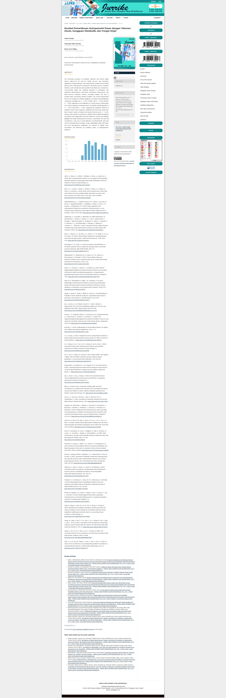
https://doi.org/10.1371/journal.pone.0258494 (95, 450)
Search (157, 17)
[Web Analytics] (151, 169)
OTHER (126, 17)
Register (74, 17)
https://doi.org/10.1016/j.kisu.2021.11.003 (76, 332)
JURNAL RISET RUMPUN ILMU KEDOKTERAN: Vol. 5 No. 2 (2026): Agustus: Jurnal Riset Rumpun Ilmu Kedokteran (101, 605)
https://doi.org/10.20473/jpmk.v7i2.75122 (76, 476)
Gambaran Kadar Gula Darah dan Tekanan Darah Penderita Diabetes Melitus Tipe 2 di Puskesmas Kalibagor (99, 567)
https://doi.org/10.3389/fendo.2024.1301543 (88, 340)
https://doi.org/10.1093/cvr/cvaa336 (78, 240)
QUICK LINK (100, 17)
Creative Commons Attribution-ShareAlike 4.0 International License (124, 163)
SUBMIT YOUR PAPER (86, 17)
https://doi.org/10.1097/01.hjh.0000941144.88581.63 (86, 416)
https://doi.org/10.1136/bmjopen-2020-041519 (77, 361)
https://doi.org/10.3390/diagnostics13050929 (84, 323)
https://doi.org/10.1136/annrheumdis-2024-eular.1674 (83, 276)
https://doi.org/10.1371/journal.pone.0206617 (77, 198)
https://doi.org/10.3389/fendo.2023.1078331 (77, 516)
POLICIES (110, 17)
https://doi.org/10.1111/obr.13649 (98, 401)
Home (66, 23)
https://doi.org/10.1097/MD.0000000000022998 (78, 537)
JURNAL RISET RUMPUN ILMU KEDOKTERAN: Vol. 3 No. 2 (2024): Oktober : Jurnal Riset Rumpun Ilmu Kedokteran (101, 580)
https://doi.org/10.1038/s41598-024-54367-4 (77, 300)
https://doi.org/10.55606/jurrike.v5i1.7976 (80, 57)
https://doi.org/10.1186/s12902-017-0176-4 (95, 527)
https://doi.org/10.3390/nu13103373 (74, 289)
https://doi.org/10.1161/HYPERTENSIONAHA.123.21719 (80, 310)
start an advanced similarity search (83, 629)
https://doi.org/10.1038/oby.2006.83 (74, 440)
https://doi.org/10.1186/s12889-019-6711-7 (76, 251)
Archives (72, 23)
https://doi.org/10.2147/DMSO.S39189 (96, 393)
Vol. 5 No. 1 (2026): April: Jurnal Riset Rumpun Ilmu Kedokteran (96, 23)
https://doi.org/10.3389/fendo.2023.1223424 (77, 185)
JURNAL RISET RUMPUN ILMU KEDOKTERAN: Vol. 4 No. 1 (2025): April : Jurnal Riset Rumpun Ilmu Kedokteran (101, 569)
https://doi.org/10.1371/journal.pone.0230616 (88, 427)
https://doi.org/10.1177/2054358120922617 (83, 372)
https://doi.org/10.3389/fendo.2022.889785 (76, 350)
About (118, 17)
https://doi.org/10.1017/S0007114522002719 (95, 213)
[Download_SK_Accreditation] (151, 34)
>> (74, 625)
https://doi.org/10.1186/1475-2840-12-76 (76, 548)
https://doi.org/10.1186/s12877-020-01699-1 (90, 230)
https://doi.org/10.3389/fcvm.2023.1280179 (76, 501)
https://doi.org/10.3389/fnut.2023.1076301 (76, 382)
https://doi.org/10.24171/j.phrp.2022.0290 (76, 264)
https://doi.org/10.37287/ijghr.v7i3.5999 (76, 488)
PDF (117, 73)
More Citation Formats (123, 114)
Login (67, 17)
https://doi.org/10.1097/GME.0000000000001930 (88, 463)
